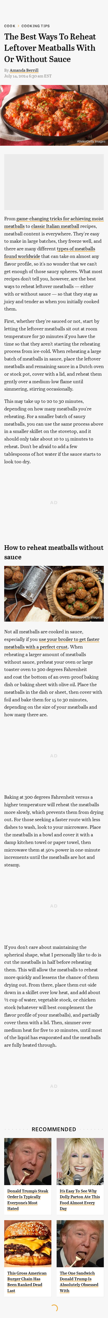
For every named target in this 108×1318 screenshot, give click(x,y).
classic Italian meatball (55, 226)
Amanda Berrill (24, 70)
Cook (9, 25)
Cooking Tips (35, 25)
